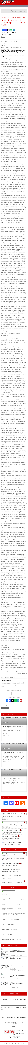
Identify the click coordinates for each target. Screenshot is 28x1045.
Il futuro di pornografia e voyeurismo (11, 844)
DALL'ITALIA (12, 948)
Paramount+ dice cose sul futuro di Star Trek (18, 967)
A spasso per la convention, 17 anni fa (13, 778)
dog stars (23, 5)
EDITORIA (5, 722)
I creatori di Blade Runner (13, 919)
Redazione (19, 1017)
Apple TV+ (3, 5)
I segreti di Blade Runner (8, 924)
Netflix (13, 5)
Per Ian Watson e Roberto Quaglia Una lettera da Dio (13, 727)
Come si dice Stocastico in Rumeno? (10, 838)
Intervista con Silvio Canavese (9, 939)
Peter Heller (18, 5)
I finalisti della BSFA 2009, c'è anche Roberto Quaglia (13, 817)
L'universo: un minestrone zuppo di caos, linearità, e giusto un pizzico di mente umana (14, 913)
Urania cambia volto (7, 934)
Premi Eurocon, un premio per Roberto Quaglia (13, 753)
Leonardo (19, 939)
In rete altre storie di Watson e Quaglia (11, 832)
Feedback (22, 898)
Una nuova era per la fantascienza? (10, 898)
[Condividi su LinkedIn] (14, 30)
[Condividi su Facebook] (2, 30)
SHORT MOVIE (6, 774)
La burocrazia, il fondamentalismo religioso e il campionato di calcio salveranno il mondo (13, 881)
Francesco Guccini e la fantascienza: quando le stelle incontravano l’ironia (17, 951)
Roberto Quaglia (11, 32)
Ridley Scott (8, 5)
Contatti (24, 1017)
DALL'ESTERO (6, 748)
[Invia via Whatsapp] (11, 30)
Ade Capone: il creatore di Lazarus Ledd (11, 908)
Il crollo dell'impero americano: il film (11, 865)
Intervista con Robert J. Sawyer (9, 929)
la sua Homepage (14, 654)
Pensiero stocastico (18, 11)
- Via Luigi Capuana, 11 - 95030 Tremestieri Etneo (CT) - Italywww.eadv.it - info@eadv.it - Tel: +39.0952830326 (15, 1034)
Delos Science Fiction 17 (8, 893)
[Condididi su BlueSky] (5, 30)
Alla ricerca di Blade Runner (9, 903)
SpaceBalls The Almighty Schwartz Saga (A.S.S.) (13, 999)
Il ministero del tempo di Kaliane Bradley (18, 975)
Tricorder (4, 919)
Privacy (10, 1017)
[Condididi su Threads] (8, 30)
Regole (14, 1017)
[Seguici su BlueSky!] (11, 803)
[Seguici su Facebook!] (5, 803)
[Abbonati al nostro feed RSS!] (22, 803)
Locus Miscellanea (20, 903)
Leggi (13, 955)
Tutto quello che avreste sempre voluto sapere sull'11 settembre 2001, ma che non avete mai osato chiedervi (13, 858)
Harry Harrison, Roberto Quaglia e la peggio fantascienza (12, 825)
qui (2, 658)
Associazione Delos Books (13, 1025)
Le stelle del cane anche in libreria (16, 984)
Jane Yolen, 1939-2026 (15, 958)
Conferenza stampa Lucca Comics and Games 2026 (13, 1008)
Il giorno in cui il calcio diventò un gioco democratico (11, 876)
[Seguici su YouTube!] (16, 803)
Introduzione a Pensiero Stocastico (10, 871)
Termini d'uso (5, 1017)
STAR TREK (12, 965)
